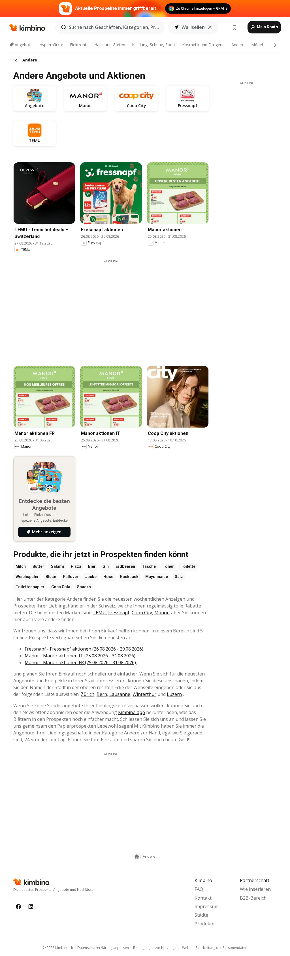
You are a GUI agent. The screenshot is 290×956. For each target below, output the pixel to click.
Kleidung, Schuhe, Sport (153, 44)
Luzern (174, 694)
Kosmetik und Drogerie (203, 44)
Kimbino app (131, 712)
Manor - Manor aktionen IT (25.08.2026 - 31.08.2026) (80, 656)
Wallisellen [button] (193, 27)
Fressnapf (118, 612)
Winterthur (144, 694)
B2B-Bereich (253, 898)
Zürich (87, 694)
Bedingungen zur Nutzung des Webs (162, 947)
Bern (102, 694)
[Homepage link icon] (137, 856)
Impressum (207, 906)
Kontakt (203, 898)
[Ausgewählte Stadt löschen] (210, 27)
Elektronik (79, 44)
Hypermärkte (51, 44)
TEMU (99, 612)
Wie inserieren (255, 889)
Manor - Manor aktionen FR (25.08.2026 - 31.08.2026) (80, 662)
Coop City (142, 612)
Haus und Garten (109, 44)
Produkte (204, 924)
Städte (201, 915)
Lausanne (119, 694)
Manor (161, 612)
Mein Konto (267, 27)
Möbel (257, 44)
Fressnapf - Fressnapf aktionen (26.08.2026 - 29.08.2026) (84, 649)
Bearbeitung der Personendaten (221, 947)
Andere (237, 44)
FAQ (199, 889)
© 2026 (58, 947)
